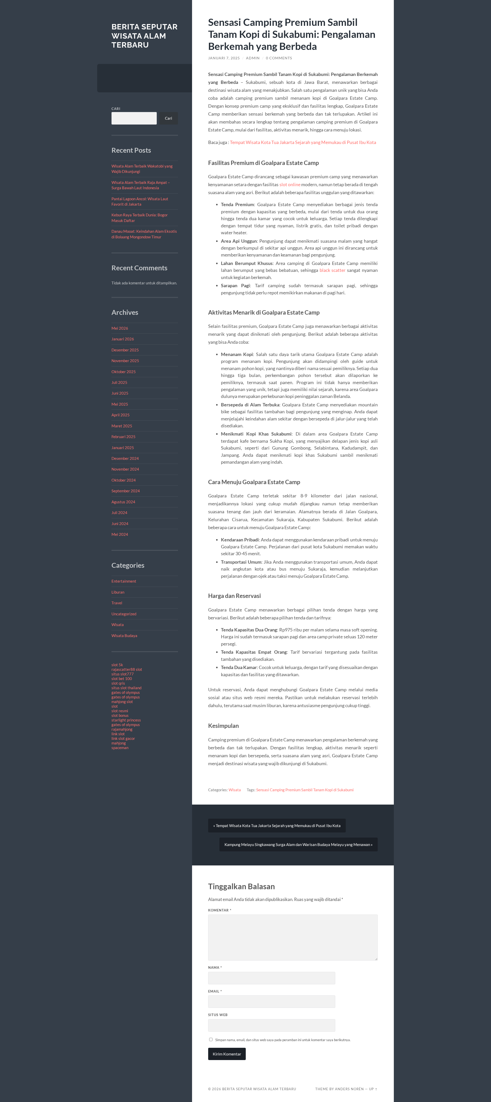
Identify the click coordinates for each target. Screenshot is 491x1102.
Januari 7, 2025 (224, 58)
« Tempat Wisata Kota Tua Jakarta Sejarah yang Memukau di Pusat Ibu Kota (277, 825)
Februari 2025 (123, 436)
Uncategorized (123, 613)
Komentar (219, 910)
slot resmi (119, 710)
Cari (115, 109)
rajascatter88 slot (126, 669)
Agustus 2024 (123, 501)
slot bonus (120, 715)
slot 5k (117, 664)
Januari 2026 (122, 339)
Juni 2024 (119, 523)
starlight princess (126, 720)
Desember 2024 (125, 458)
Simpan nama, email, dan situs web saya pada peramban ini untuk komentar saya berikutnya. (283, 1040)
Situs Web (218, 1015)
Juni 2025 (119, 393)
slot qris (118, 683)
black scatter (333, 270)
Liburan (117, 592)
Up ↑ (373, 1089)
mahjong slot (122, 701)
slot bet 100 (121, 678)
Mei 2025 (119, 404)
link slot (118, 733)
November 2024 (125, 469)
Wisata (117, 624)
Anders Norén (349, 1089)
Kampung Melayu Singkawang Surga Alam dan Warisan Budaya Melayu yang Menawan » (299, 844)
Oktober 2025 (123, 371)
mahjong (118, 743)
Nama (215, 967)
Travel (116, 602)
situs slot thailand (126, 687)
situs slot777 (122, 674)
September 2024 (125, 490)
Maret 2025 (121, 426)
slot (114, 706)
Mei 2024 (119, 534)
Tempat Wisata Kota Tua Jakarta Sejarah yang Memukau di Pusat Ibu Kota (303, 142)
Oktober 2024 (123, 480)
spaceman (119, 747)
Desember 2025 (125, 350)
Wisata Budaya (124, 635)
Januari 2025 (122, 447)
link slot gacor (123, 738)
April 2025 (120, 415)
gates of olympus (125, 692)
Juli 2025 (119, 382)
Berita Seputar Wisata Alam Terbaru (144, 35)
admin (253, 58)
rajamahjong (121, 729)
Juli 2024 (119, 512)
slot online (290, 184)
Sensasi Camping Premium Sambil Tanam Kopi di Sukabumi (305, 789)
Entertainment (123, 581)
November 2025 (125, 360)
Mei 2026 (119, 328)
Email (215, 991)
